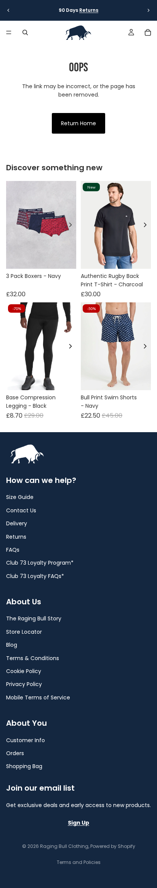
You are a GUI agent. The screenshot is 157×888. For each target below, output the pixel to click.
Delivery (16, 523)
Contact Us (21, 510)
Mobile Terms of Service (38, 697)
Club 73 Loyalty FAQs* (35, 576)
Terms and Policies (79, 862)
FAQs (12, 550)
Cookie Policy (23, 671)
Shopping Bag (24, 766)
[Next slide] (148, 10)
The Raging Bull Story (33, 618)
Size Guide (20, 497)
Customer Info (25, 740)
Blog (11, 645)
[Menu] (9, 32)
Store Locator (24, 632)
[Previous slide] (8, 10)
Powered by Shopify (112, 846)
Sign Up (78, 823)
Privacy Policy (24, 684)
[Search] (25, 32)
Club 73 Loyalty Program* (40, 563)
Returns (88, 10)
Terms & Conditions (32, 658)
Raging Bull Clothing (64, 846)
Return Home (78, 123)
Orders (15, 753)
